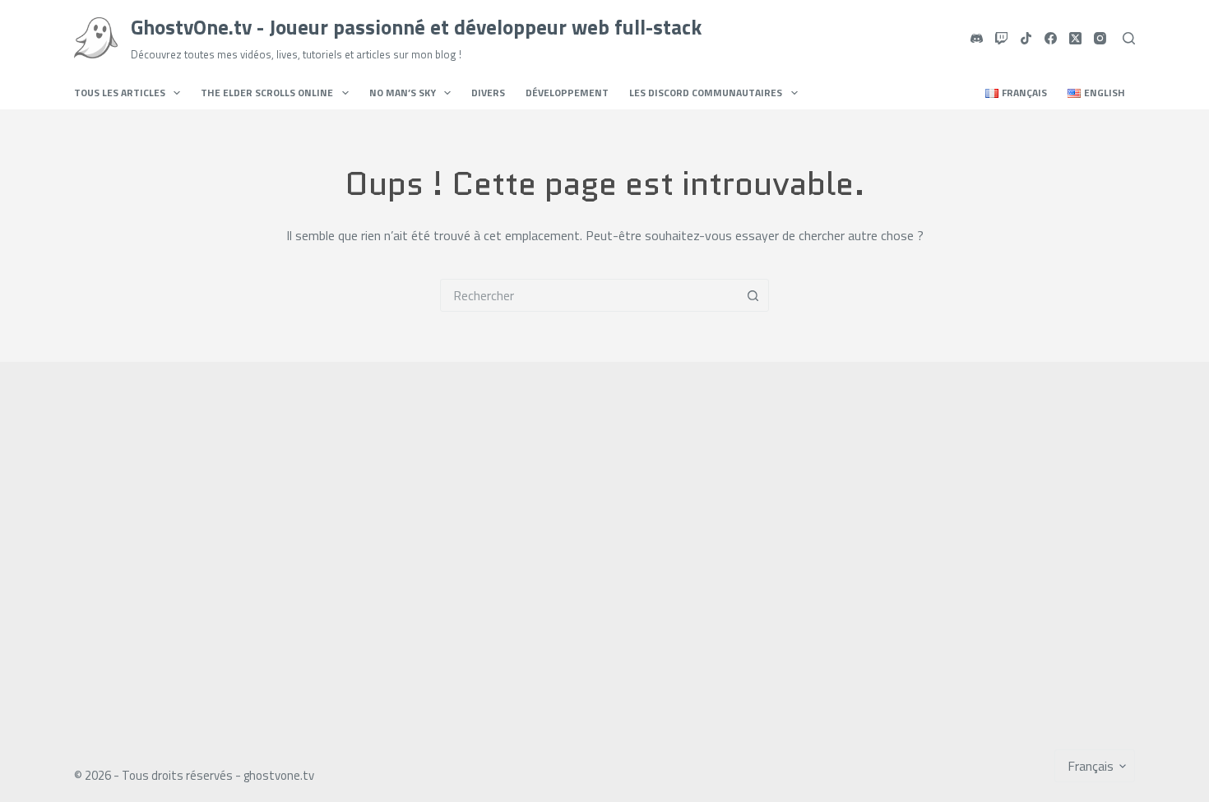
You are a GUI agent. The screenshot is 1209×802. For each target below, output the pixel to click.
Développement (567, 92)
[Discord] (976, 38)
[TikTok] (1026, 38)
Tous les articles (119, 92)
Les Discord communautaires (705, 92)
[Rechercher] (1129, 38)
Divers (488, 92)
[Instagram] (1100, 38)
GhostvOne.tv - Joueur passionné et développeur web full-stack (416, 27)
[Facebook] (1051, 38)
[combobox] (589, 295)
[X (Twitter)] (1075, 38)
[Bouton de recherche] (752, 295)
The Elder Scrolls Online (267, 92)
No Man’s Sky (402, 92)
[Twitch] (1001, 38)
